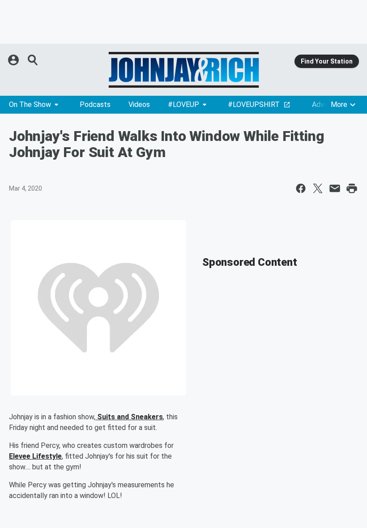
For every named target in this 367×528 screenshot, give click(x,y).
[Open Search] (33, 60)
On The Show (30, 104)
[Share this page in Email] (335, 188)
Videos (139, 104)
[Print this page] (352, 188)
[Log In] (14, 60)
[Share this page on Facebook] (300, 188)
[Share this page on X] (318, 188)
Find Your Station (327, 61)
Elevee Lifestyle (35, 456)
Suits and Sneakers (129, 417)
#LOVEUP (183, 104)
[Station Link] (183, 70)
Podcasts (95, 104)
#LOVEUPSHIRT (254, 104)
